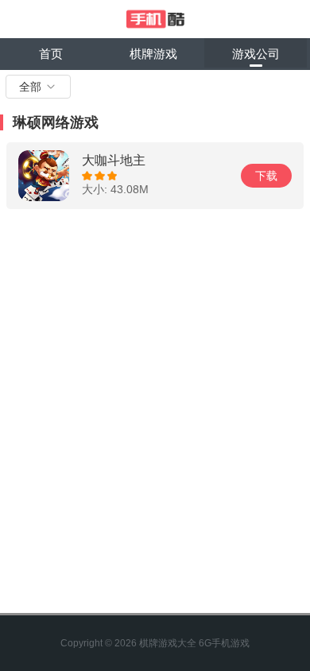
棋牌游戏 (153, 53)
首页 (51, 53)
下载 (266, 175)
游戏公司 (256, 53)
